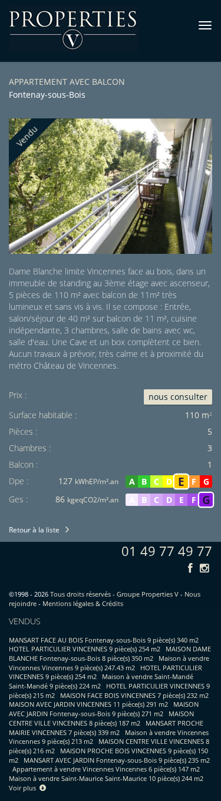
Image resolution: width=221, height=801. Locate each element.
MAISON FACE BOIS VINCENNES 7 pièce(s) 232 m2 (134, 695)
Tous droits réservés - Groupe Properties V (114, 594)
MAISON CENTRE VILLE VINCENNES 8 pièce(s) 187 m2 (101, 718)
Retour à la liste (34, 530)
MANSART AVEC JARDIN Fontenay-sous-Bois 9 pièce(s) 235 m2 (117, 760)
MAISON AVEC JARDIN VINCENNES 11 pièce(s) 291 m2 (88, 704)
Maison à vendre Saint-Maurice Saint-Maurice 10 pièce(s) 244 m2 (106, 778)
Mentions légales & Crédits (82, 603)
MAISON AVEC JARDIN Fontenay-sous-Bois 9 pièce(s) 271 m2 (104, 709)
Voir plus (24, 787)
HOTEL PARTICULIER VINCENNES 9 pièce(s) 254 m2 (84, 648)
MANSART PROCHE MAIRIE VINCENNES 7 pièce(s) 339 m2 (106, 728)
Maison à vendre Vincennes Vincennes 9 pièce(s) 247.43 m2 (109, 663)
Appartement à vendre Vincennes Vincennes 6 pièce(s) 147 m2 (106, 768)
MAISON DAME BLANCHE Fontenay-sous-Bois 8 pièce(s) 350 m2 (110, 653)
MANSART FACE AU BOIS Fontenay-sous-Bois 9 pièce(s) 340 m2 (104, 639)
